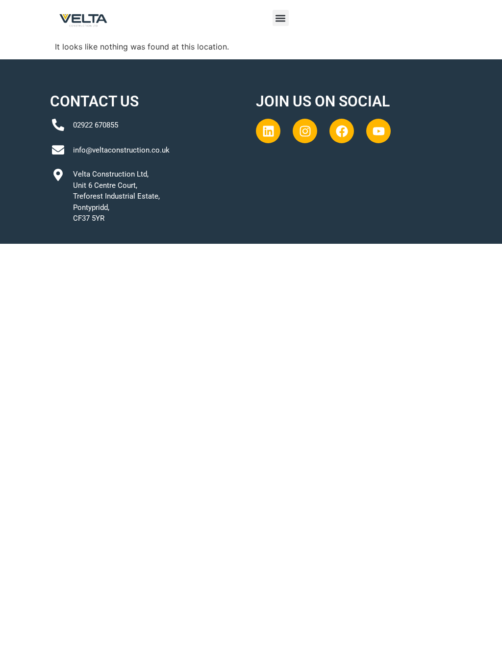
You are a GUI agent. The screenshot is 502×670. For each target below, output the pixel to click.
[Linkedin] (268, 131)
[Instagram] (305, 131)
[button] (281, 18)
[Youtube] (378, 131)
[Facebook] (341, 131)
